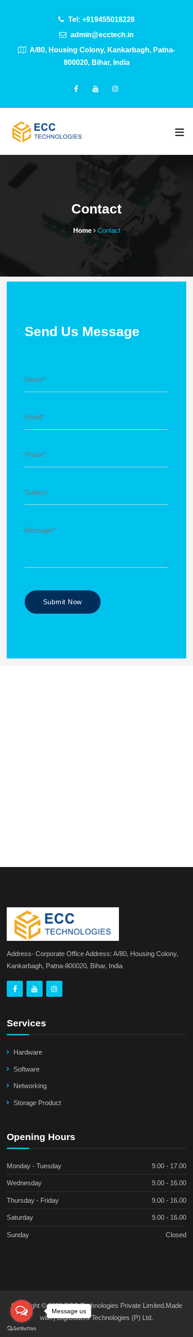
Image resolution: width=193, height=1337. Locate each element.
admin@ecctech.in (101, 34)
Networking (30, 1085)
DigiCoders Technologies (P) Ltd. (105, 1317)
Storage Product (37, 1102)
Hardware (27, 1052)
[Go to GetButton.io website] (21, 1328)
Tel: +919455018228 (100, 19)
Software (26, 1069)
